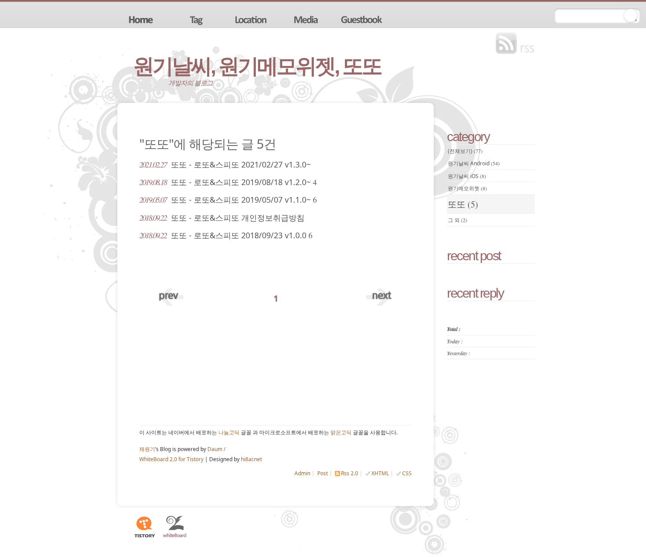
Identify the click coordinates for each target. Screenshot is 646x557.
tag (196, 19)
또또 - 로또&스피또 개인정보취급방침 (222, 217)
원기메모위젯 (467, 188)
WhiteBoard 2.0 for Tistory (171, 459)
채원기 (147, 449)
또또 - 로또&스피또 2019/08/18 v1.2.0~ (228, 182)
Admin (302, 473)
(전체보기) (465, 151)
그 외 (457, 220)
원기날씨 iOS (467, 176)
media (307, 19)
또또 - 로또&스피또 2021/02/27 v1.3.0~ (225, 164)
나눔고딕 (229, 432)
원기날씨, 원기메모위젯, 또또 (257, 66)
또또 (463, 204)
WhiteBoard (175, 526)
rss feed (517, 44)
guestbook (362, 19)
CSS (407, 473)
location (251, 19)
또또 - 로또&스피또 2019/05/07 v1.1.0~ (228, 199)
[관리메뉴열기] (630, 15)
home (141, 19)
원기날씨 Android (474, 163)
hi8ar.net (251, 459)
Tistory (144, 526)
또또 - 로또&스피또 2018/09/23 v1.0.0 (225, 235)
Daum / (216, 449)
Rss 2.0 (349, 473)
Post (322, 473)
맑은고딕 (341, 432)
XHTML (380, 473)
